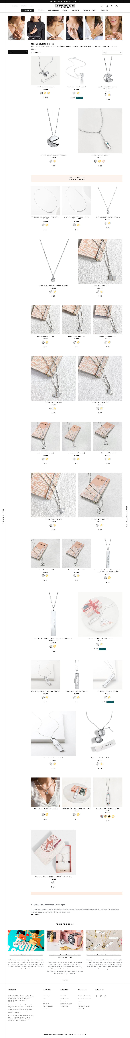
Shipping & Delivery (84, 996)
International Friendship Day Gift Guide (104, 955)
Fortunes (24, 6)
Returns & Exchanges (84, 998)
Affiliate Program (84, 1006)
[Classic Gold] (54, 161)
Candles (104, 10)
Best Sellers (53, 10)
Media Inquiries (48, 1006)
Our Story (15, 6)
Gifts (65, 10)
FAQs (79, 1003)
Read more (35, 914)
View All (63, 996)
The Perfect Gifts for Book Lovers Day (26, 955)
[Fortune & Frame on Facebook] (96, 996)
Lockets (75, 10)
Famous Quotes (64, 1001)
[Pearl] (113, 816)
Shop (41, 10)
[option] (65, 1)
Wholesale (46, 1003)
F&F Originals (64, 998)
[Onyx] (109, 816)
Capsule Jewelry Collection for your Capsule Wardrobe (65, 956)
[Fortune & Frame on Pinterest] (101, 996)
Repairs (80, 1001)
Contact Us (81, 1009)
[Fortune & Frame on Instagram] (105, 996)
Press (31, 6)
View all (65, 980)
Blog (44, 998)
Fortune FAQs (64, 1006)
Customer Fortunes (66, 1003)
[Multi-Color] (105, 816)
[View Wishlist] (112, 6)
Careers (45, 1009)
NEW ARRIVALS (27, 10)
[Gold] (45, 93)
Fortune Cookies (90, 10)
